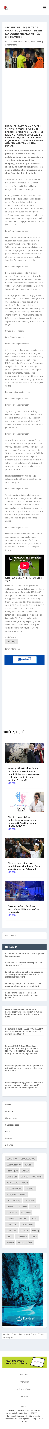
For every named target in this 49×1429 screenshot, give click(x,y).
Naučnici (11, 1194)
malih (25, 1182)
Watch (10, 1242)
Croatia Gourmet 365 (25, 1413)
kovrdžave (12, 1182)
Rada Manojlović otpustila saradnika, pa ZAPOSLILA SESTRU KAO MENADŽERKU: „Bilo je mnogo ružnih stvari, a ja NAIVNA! (21, 1050)
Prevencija (12, 1224)
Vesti (39, 41)
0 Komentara (11, 44)
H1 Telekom (35, 1410)
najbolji (30, 1188)
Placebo (11, 1218)
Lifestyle (9, 1111)
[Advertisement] (24, 96)
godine (24, 1176)
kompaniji (37, 1176)
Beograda (12, 1158)
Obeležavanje (14, 1200)
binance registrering (14, 1082)
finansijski (12, 1170)
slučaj (35, 1230)
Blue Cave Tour (9, 1334)
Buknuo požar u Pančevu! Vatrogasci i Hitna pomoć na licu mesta (23, 909)
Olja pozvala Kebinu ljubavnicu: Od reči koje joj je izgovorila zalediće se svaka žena (24, 1068)
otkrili (34, 1206)
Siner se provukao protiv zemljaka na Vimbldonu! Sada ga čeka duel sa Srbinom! (24, 866)
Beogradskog (28, 1158)
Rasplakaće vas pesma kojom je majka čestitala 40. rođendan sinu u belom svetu (23, 1014)
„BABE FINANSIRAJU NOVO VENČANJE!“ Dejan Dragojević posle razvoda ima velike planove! (24, 1085)
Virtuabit (39, 1413)
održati (11, 1206)
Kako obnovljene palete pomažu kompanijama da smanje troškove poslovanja (21, 995)
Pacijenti (26, 1212)
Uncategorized (12, 1125)
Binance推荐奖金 (12, 1046)
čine (30, 1242)
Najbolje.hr (12, 1410)
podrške (23, 1218)
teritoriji (22, 1236)
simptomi (11, 1230)
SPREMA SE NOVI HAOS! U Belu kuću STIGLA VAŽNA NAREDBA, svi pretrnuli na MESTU (24, 1031)
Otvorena (12, 1212)
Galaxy (25, 1170)
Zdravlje (9, 1145)
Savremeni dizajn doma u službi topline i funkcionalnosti (24, 954)
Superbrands (11, 1413)
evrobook (18, 41)
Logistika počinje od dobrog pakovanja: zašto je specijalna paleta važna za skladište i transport (24, 974)
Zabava (8, 1138)
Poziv (34, 1218)
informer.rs (17, 631)
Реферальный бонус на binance (20, 1009)
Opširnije (11, 641)
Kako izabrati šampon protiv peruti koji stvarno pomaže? (24, 963)
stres (10, 1236)
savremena (27, 1224)
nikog (23, 1194)
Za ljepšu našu (23, 1410)
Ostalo (23, 1206)
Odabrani (29, 1200)
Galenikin (12, 1176)
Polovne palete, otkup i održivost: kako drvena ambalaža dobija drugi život (23, 984)
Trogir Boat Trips (27, 1334)
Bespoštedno (14, 1164)
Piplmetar (20, 1416)
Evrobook (11, 1416)
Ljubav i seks (11, 1118)
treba (34, 1236)
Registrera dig (12, 1029)
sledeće (24, 1230)
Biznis (8, 1104)
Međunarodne (14, 1188)
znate (21, 1242)
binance (9, 1065)
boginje (29, 1164)
